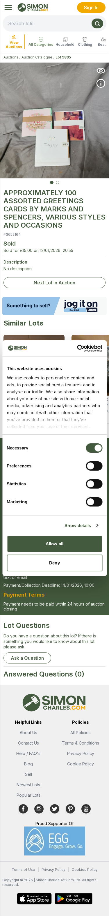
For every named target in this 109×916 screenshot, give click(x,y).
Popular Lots (28, 795)
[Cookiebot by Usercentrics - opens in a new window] (77, 348)
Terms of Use (23, 869)
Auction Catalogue (37, 57)
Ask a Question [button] (27, 658)
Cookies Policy (85, 869)
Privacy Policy (80, 753)
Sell (28, 774)
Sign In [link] (91, 7)
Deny (54, 562)
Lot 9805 (63, 57)
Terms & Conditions (80, 743)
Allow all (54, 543)
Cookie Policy (80, 763)
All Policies (80, 732)
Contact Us (28, 743)
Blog (28, 763)
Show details (78, 525)
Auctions (10, 57)
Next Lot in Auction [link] (54, 283)
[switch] (94, 466)
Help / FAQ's (28, 753)
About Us (28, 732)
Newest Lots (28, 784)
